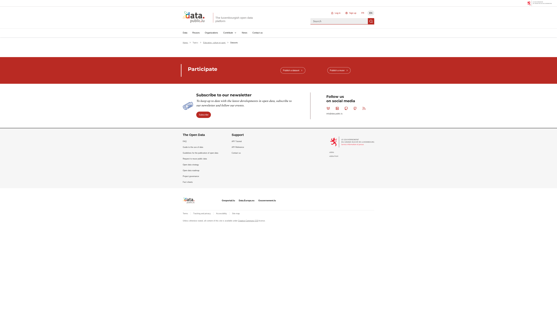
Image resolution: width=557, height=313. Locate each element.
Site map (236, 213)
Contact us (257, 32)
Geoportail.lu (228, 200)
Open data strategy (191, 165)
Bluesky (328, 108)
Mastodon (346, 108)
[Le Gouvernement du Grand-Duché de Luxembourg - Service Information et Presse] (352, 142)
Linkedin (337, 108)
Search (371, 21)
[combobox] (339, 21)
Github (355, 108)
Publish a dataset (291, 70)
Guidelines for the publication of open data (200, 153)
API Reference (238, 147)
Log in (337, 13)
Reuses (196, 32)
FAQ (185, 141)
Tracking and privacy (202, 213)
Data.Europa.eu (246, 200)
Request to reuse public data (195, 159)
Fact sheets (188, 182)
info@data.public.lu (334, 114)
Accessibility (221, 213)
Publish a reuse (337, 70)
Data (185, 32)
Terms (186, 213)
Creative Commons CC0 (248, 221)
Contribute (228, 32)
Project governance (191, 176)
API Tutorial (237, 141)
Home (185, 43)
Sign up (352, 13)
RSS (364, 108)
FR (362, 13)
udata (331, 152)
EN (370, 13)
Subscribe (203, 114)
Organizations (211, 32)
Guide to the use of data (193, 147)
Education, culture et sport (214, 43)
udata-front (333, 156)
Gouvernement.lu (267, 200)
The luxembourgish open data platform (234, 19)
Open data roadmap (191, 170)
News (244, 32)
